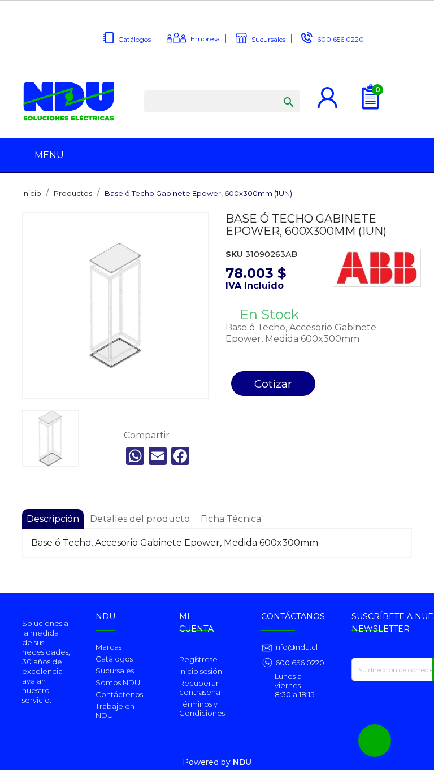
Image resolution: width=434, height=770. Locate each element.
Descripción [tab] (53, 519)
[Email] (157, 456)
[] (277, 91)
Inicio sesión (200, 671)
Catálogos (134, 39)
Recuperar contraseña (199, 687)
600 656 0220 (340, 39)
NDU (242, 762)
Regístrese (198, 659)
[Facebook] (180, 456)
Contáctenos (119, 694)
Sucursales (268, 39)
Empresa (205, 38)
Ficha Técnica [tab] (231, 519)
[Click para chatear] (374, 740)
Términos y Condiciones (202, 708)
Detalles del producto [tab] (140, 519)
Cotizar (273, 383)
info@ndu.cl (295, 646)
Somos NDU (118, 682)
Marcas (108, 646)
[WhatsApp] (135, 456)
